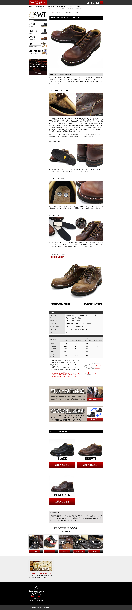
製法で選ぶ (94, 551)
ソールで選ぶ (79, 551)
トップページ (52, 12)
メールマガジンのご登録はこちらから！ (40, 573)
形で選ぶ (34, 551)
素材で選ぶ (64, 551)
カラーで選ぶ (49, 551)
